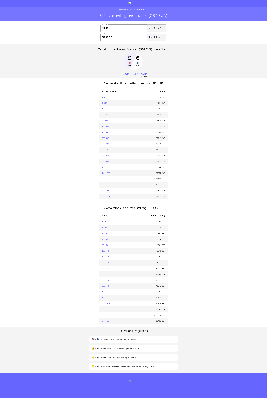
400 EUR (105, 280)
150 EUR (105, 257)
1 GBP (104, 97)
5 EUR (104, 228)
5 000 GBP (106, 196)
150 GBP (105, 132)
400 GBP (105, 155)
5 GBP (104, 103)
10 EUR (105, 233)
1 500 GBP (106, 173)
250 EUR (105, 268)
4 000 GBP (106, 190)
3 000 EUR (106, 309)
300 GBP (105, 150)
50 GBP (105, 120)
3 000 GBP (106, 185)
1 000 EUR (106, 292)
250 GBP (105, 144)
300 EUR (105, 274)
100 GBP (105, 126)
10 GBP (105, 109)
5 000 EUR (106, 321)
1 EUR (104, 222)
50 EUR (105, 245)
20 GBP (105, 115)
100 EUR (105, 251)
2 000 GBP (106, 179)
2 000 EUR (106, 303)
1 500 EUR (106, 298)
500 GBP (105, 161)
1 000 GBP (106, 167)
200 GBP (105, 138)
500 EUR (105, 286)
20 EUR (105, 239)
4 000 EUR (106, 315)
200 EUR (105, 263)
